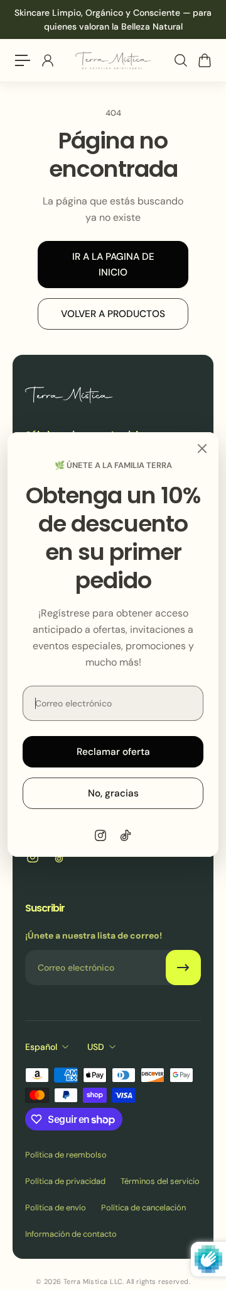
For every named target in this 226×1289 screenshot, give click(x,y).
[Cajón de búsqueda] (180, 60)
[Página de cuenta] (47, 60)
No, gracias (113, 793)
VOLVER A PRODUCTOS (113, 314)
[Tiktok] (125, 835)
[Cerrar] (202, 448)
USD (95, 1046)
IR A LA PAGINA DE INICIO (113, 264)
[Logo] (113, 61)
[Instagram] (100, 835)
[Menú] (22, 60)
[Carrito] (204, 60)
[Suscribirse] (183, 967)
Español (41, 1046)
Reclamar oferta (113, 751)
